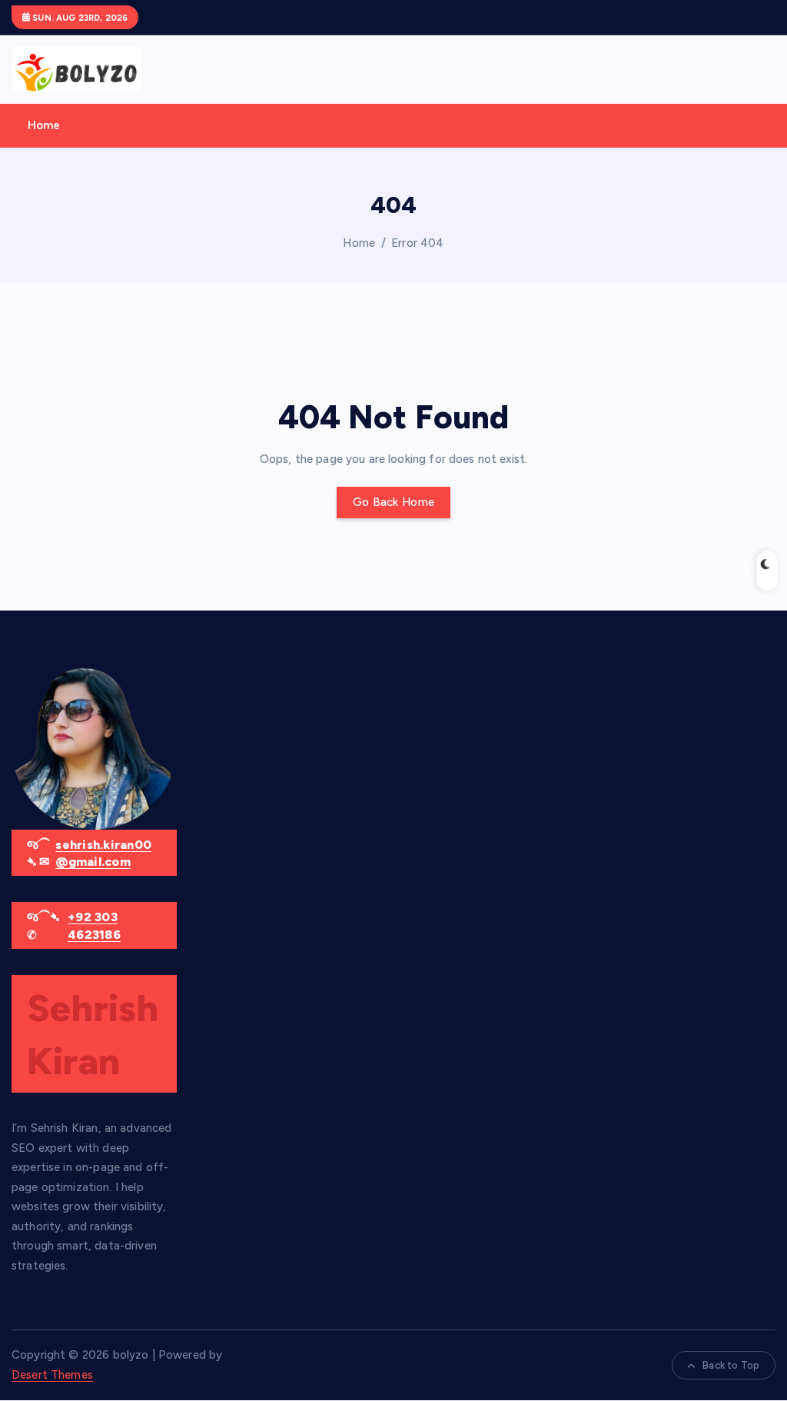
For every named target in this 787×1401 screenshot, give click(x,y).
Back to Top (730, 1365)
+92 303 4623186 (94, 925)
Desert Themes (52, 1375)
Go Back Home (393, 502)
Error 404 (417, 243)
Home (44, 125)
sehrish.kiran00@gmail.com (103, 853)
